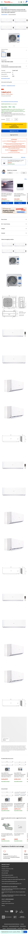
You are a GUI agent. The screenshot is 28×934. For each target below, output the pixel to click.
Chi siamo (22, 923)
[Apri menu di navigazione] (2, 2)
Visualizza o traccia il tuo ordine (7, 868)
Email (24, 172)
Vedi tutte (23, 157)
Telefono (10, 172)
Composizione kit (4, 14)
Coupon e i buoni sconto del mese (8, 903)
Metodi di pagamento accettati (7, 875)
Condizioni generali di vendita (14, 926)
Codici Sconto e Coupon (6, 901)
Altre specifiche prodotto (5, 78)
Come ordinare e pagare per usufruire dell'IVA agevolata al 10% (13, 879)
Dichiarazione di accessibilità (11, 928)
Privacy (24, 928)
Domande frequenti (5, 866)
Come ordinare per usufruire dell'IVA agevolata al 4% (11, 883)
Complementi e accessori (11, 85)
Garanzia (4, 928)
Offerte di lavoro (5, 926)
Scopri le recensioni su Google (16, 4)
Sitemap (3, 905)
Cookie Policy (19, 928)
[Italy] (21, 2)
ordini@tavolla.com (14, 150)
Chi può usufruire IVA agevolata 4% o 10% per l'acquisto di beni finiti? (13, 892)
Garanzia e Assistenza (12, 14)
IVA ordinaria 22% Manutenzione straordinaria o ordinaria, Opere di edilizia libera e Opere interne (14, 896)
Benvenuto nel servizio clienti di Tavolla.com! (12, 923)
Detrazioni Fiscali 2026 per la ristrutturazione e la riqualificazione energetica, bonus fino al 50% (14, 889)
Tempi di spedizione (5, 870)
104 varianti (3, 85)
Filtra (25, 179)
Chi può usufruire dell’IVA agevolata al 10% (10, 877)
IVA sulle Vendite (5, 873)
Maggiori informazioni (8, 112)
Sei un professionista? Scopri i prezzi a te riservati (9, 101)
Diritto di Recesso (23, 926)
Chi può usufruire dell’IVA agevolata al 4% (9, 881)
